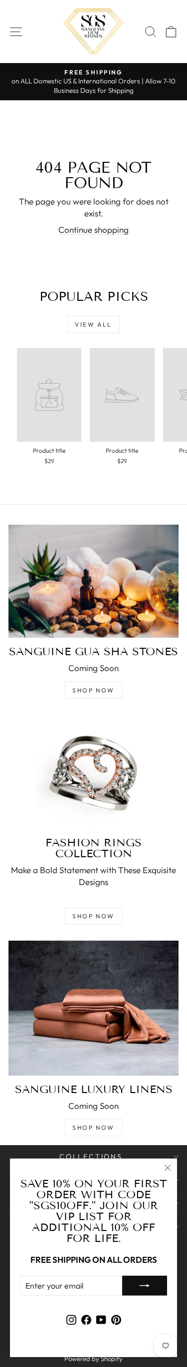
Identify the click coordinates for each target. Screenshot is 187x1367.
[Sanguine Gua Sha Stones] (93, 581)
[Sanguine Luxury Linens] (93, 1008)
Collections (91, 1156)
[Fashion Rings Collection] (93, 772)
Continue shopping (93, 229)
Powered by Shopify (93, 1359)
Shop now (93, 690)
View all (93, 324)
